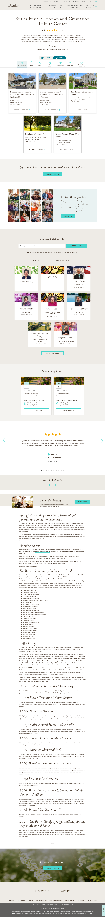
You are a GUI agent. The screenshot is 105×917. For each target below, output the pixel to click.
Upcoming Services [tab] (64, 260)
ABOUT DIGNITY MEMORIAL (50, 1)
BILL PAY (76, 1)
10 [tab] (64, 470)
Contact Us (21, 900)
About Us (10, 900)
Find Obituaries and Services (55, 6)
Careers (31, 900)
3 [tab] (46, 470)
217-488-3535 (60, 144)
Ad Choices (93, 900)
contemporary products (67, 525)
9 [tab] (61, 470)
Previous (4, 443)
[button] (92, 1)
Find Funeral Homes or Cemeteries (75, 6)
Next (100, 440)
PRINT (84, 1)
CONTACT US (66, 1)
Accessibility (69, 900)
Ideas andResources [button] (90, 6)
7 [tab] (56, 470)
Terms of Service (55, 900)
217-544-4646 (15, 104)
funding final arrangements (42, 551)
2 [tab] (44, 470)
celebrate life (30, 541)
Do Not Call (81, 900)
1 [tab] (41, 470)
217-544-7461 (76, 102)
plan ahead (33, 566)
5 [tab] (51, 470)
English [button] (92, 1)
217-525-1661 (30, 141)
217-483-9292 (45, 104)
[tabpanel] (52, 451)
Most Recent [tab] (38, 260)
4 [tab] (49, 470)
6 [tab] (54, 470)
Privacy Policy (41, 900)
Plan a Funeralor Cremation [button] (36, 6)
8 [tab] (59, 470)
